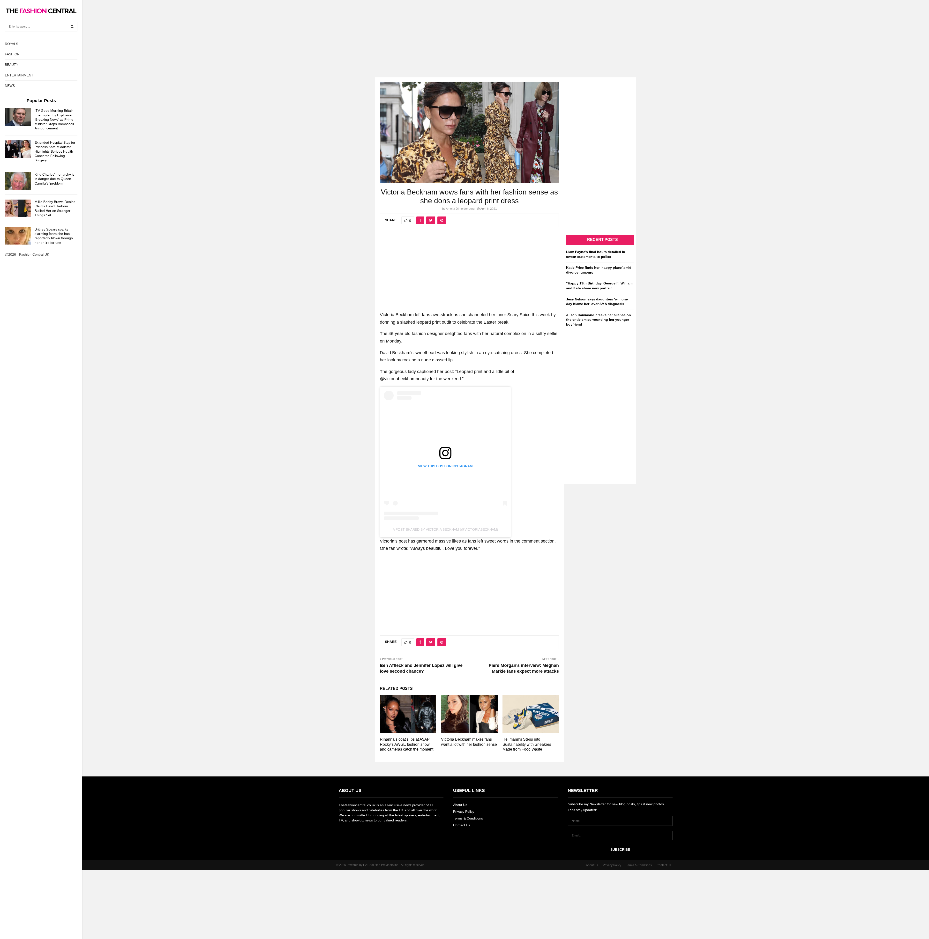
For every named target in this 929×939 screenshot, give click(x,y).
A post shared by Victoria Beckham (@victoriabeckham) (445, 529)
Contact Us (461, 825)
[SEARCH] (72, 26)
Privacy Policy (463, 811)
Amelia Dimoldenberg (460, 208)
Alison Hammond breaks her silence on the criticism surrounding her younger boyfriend (598, 319)
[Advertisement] (464, 34)
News (10, 86)
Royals (11, 44)
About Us (460, 805)
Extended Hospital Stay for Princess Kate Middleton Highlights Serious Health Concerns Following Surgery (55, 151)
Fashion (12, 54)
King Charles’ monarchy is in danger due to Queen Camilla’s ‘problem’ (54, 178)
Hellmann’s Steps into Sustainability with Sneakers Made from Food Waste (526, 744)
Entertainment (19, 75)
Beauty (11, 65)
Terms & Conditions (468, 818)
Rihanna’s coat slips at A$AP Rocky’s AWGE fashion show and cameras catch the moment (406, 744)
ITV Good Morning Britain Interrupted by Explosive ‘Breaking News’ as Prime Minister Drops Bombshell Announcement (54, 119)
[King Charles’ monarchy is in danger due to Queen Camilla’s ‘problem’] (18, 181)
